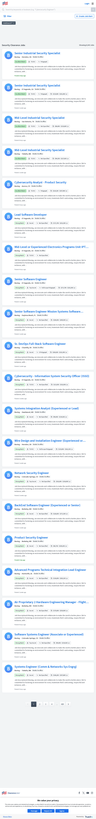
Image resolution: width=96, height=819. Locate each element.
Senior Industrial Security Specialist (37, 53)
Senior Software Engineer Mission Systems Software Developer (47, 312)
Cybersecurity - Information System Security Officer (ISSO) (51, 376)
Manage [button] (34, 811)
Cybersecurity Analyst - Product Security (40, 182)
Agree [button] (62, 811)
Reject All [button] (48, 811)
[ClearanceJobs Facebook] (79, 793)
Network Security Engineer (31, 473)
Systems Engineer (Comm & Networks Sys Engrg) (45, 667)
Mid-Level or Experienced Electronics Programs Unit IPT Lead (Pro (50, 247)
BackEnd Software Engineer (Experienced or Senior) (47, 505)
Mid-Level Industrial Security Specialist (39, 118)
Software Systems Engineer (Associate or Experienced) (49, 634)
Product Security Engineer (31, 537)
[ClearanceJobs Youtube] (87, 793)
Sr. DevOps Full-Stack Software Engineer (40, 344)
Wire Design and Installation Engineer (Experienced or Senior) (48, 441)
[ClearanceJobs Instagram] (92, 793)
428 (62, 704)
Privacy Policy (7, 816)
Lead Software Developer (30, 215)
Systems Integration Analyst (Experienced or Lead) (46, 408)
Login (87, 3)
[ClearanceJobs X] (83, 793)
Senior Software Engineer (30, 279)
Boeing (17, 57)
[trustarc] (88, 816)
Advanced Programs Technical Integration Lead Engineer (50, 570)
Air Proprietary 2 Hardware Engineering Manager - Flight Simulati (50, 602)
